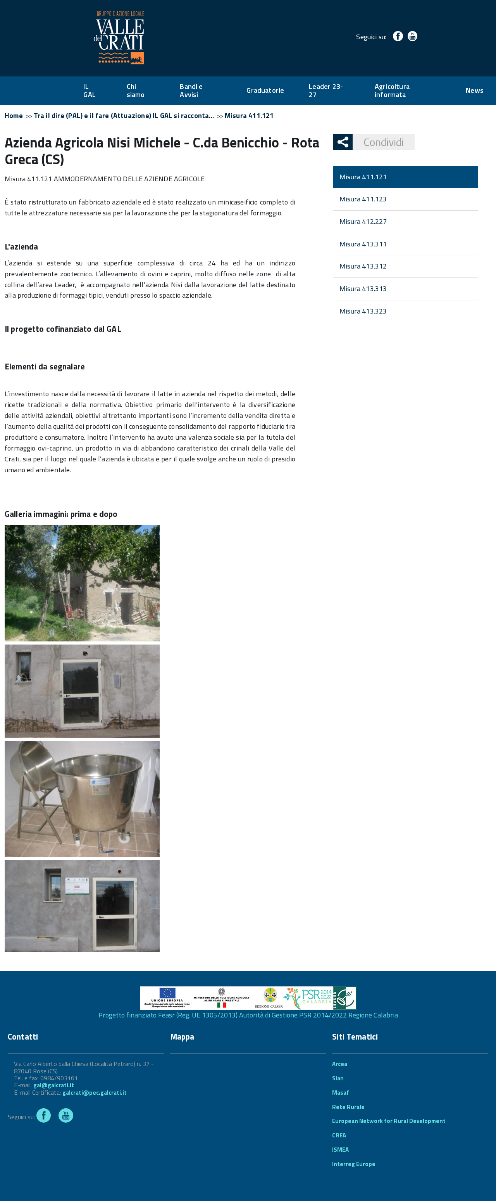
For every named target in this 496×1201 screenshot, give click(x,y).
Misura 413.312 (363, 266)
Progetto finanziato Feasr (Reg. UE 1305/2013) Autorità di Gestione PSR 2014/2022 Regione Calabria (248, 1015)
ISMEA (340, 1149)
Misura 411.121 (249, 115)
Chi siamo (136, 90)
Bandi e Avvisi (191, 90)
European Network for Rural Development (389, 1120)
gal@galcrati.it (53, 1085)
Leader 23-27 (326, 90)
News (475, 90)
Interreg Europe (353, 1163)
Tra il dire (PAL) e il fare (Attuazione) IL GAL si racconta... (124, 115)
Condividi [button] (383, 141)
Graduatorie (265, 90)
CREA (339, 1135)
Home (14, 115)
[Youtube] (411, 36)
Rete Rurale (348, 1106)
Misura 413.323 (363, 311)
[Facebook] (396, 36)
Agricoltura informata (392, 90)
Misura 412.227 (363, 221)
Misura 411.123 (363, 199)
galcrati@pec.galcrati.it (94, 1092)
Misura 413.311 (363, 244)
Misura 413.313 (363, 288)
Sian (338, 1078)
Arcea (339, 1063)
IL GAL (89, 90)
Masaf (340, 1092)
